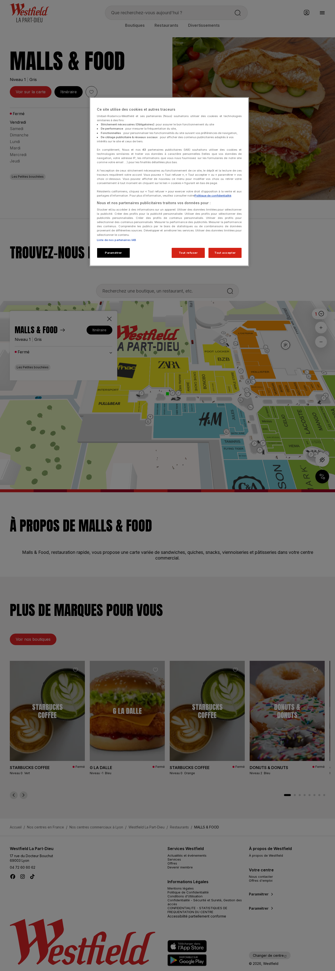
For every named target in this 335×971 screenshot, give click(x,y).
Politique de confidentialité (212, 195)
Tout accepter (224, 252)
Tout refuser (188, 252)
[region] (169, 181)
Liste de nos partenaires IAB (116, 240)
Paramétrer (113, 252)
